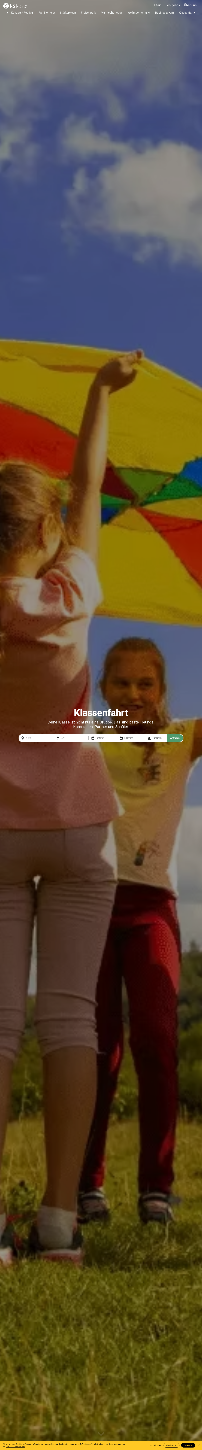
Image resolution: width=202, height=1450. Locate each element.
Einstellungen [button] (155, 1445)
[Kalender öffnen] (111, 738)
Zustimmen (188, 1445)
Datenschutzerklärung (15, 1446)
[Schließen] (198, 1445)
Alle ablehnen (171, 1445)
